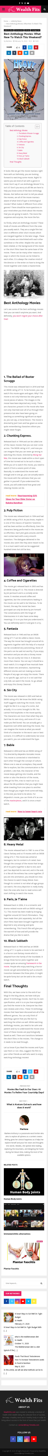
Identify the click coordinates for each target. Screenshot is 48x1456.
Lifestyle (27, 30)
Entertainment (19, 30)
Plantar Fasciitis (11, 1269)
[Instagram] (27, 1439)
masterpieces (15, 800)
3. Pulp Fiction (22, 139)
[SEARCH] (41, 1283)
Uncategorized (35, 30)
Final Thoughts (15, 162)
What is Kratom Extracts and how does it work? (24, 1106)
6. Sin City (20, 147)
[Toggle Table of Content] (36, 126)
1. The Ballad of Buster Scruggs (28, 133)
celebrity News (8, 30)
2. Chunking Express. (24, 136)
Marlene (9, 41)
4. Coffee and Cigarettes (25, 142)
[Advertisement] (24, 348)
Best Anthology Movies (18, 130)
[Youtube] (34, 1439)
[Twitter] (20, 1439)
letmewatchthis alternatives (17, 1234)
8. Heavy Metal (22, 153)
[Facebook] (13, 1439)
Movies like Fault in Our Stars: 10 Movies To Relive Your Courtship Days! (24, 1091)
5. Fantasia (21, 145)
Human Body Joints (13, 1199)
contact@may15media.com (28, 1425)
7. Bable (19, 150)
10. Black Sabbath (23, 159)
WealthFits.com (9, 1412)
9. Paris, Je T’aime (23, 156)
